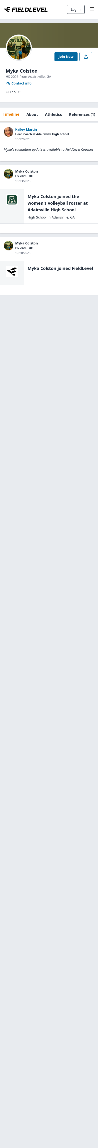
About (32, 114)
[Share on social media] (85, 56)
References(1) (82, 114)
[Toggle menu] (92, 9)
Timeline (11, 114)
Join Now (66, 56)
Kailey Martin (26, 129)
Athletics (53, 114)
